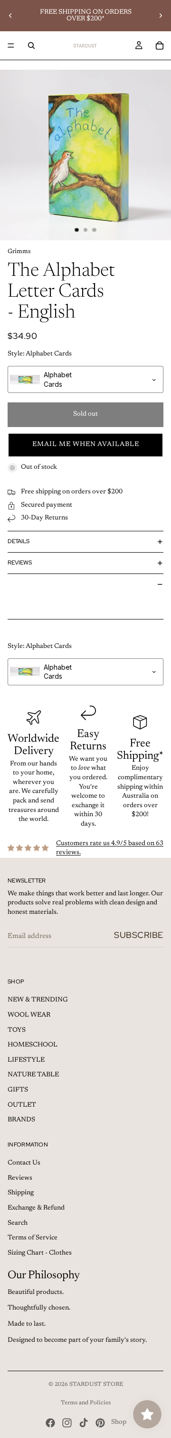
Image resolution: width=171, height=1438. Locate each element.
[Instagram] (67, 1423)
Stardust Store (96, 1384)
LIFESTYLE (26, 1060)
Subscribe (138, 934)
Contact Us (24, 1163)
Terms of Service (32, 1238)
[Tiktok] (83, 1423)
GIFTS (18, 1090)
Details (18, 541)
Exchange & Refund (36, 1208)
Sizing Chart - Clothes (40, 1253)
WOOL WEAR (29, 1015)
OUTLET (22, 1105)
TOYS (17, 1030)
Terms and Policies (86, 1403)
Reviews (20, 562)
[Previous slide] (10, 15)
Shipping (21, 1193)
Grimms (19, 251)
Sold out (85, 414)
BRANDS (21, 1120)
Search (18, 1223)
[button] (85, 445)
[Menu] (11, 45)
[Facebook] (50, 1423)
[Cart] (159, 45)
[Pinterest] (100, 1423)
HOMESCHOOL (32, 1045)
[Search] (31, 45)
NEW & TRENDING (38, 1000)
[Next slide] (160, 15)
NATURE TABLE (33, 1075)
